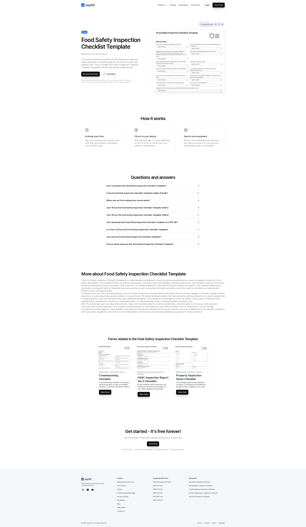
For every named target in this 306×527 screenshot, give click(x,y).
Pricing (173, 5)
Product (161, 5)
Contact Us (195, 5)
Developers (183, 5)
